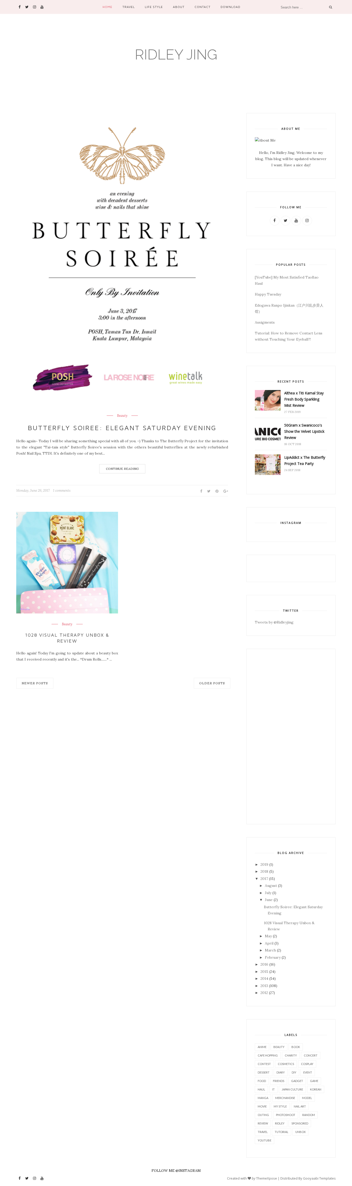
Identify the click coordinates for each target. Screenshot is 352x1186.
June (269, 899)
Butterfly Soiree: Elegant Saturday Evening (122, 427)
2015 (264, 971)
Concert (310, 1055)
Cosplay (307, 1064)
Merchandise (285, 1098)
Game (314, 1081)
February (273, 957)
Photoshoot (285, 1114)
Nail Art (300, 1106)
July (268, 892)
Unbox (300, 1131)
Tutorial (281, 1131)
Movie (262, 1106)
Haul (261, 1089)
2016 (264, 964)
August (271, 885)
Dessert (264, 1072)
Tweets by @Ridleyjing (274, 622)
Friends (278, 1081)
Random (308, 1114)
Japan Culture (292, 1089)
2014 (264, 978)
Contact (203, 7)
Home (107, 7)
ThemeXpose (266, 1178)
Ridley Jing (176, 54)
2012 (264, 992)
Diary (280, 1072)
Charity (291, 1055)
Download (230, 7)
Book (295, 1047)
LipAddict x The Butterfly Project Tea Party (304, 460)
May (268, 936)
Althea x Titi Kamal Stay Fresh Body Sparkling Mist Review (304, 399)
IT (273, 1089)
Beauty (122, 416)
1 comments (62, 490)
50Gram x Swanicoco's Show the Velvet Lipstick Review (304, 431)
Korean (315, 1089)
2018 (264, 871)
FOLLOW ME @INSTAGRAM (176, 1170)
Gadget (297, 1081)
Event (307, 1072)
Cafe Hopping (268, 1055)
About (179, 7)
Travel (128, 7)
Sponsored (299, 1123)
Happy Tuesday (268, 294)
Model (307, 1098)
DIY (294, 1072)
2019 (264, 864)
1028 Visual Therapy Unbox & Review (67, 638)
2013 (264, 985)
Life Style (154, 7)
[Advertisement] (291, 736)
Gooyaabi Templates (319, 1178)
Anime (262, 1047)
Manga (263, 1098)
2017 (264, 878)
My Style (280, 1106)
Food (262, 1081)
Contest (264, 1064)
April (269, 943)
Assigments (265, 322)
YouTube (264, 1140)
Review (263, 1123)
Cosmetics (286, 1064)
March (270, 950)
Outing (263, 1114)
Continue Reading (122, 469)
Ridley (279, 1123)
